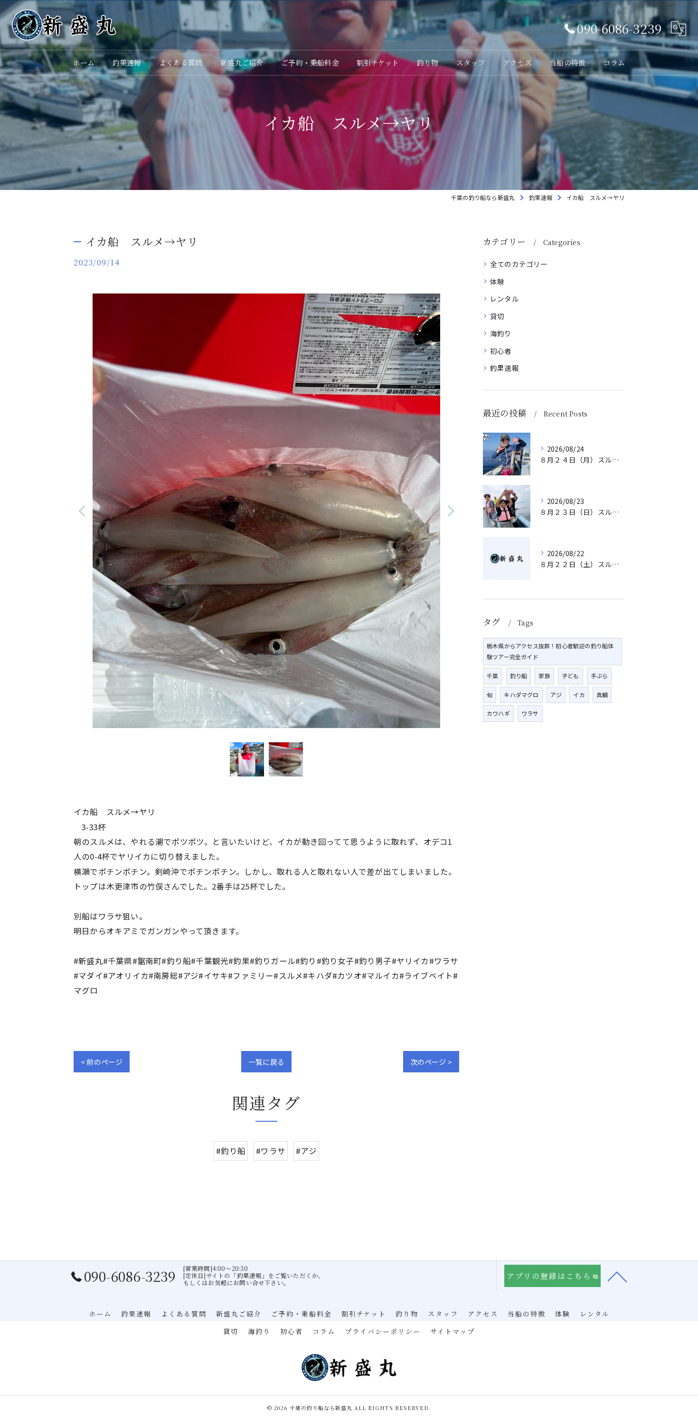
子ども (570, 676)
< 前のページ (102, 1062)
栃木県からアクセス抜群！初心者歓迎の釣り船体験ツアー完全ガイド (550, 651)
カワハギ (498, 713)
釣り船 (519, 676)
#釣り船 (230, 1150)
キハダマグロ (521, 695)
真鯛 (602, 695)
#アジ (306, 1150)
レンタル (504, 298)
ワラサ (530, 713)
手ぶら (599, 676)
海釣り (501, 333)
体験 (497, 281)
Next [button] (449, 510)
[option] (266, 510)
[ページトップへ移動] (617, 1276)
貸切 (497, 316)
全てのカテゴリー (519, 264)
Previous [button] (83, 510)
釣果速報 (504, 368)
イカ (579, 695)
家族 (544, 676)
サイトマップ (452, 1331)
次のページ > (431, 1062)
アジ (556, 695)
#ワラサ (270, 1150)
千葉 (492, 676)
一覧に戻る (266, 1062)
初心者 (501, 351)
